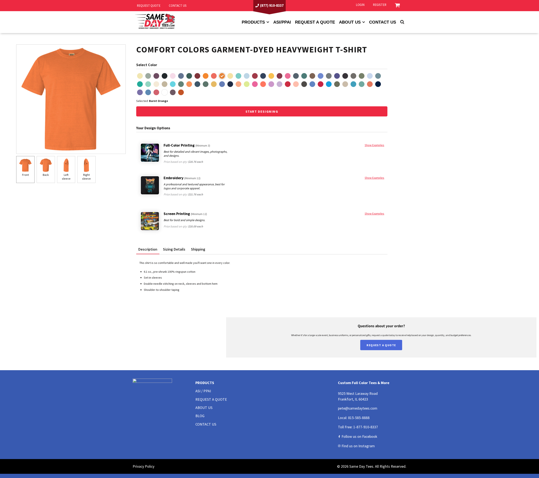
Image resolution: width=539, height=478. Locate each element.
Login (360, 5)
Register (379, 5)
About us (350, 22)
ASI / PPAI (203, 391)
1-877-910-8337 (365, 427)
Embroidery (182, 177)
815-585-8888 (359, 417)
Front (25, 175)
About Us (203, 407)
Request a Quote (315, 22)
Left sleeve (66, 176)
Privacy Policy (143, 466)
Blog (199, 415)
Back (46, 175)
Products (253, 22)
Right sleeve (86, 176)
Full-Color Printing (187, 145)
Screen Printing (185, 213)
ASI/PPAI (282, 22)
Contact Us (382, 22)
